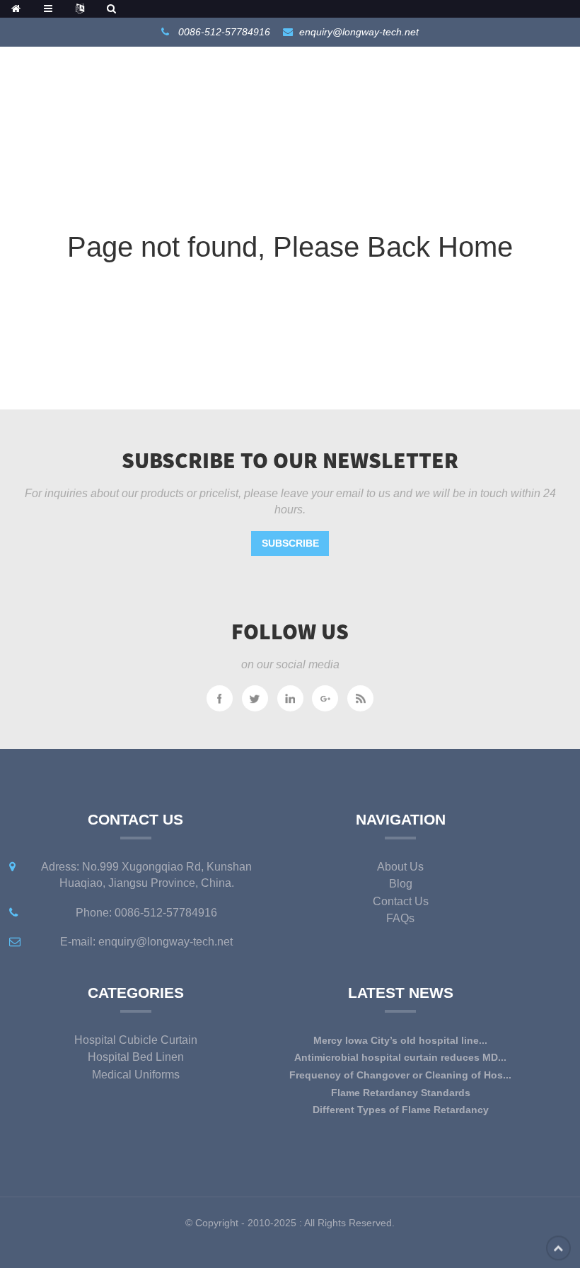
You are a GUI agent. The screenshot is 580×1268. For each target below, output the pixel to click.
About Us (400, 867)
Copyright (215, 1222)
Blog (400, 884)
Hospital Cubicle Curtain (135, 1040)
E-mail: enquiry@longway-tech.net (146, 942)
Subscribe (290, 543)
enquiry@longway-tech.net (359, 31)
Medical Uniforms (136, 1075)
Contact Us (401, 901)
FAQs (400, 918)
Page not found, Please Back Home (290, 246)
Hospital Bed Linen (136, 1057)
